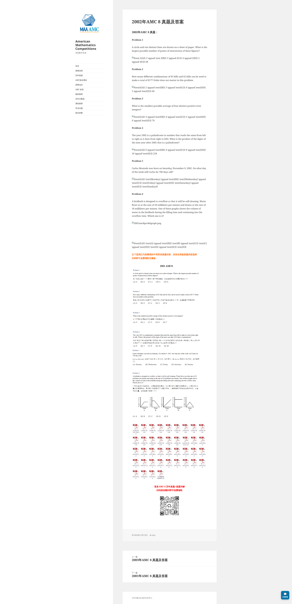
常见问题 (79, 108)
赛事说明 (79, 70)
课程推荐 (79, 103)
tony (153, 535)
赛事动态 (79, 85)
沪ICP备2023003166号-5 (142, 598)
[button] (285, 595)
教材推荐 (79, 94)
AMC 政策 (79, 89)
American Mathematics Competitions (85, 45)
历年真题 (79, 75)
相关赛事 (79, 113)
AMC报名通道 (81, 80)
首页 (77, 66)
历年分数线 (80, 99)
